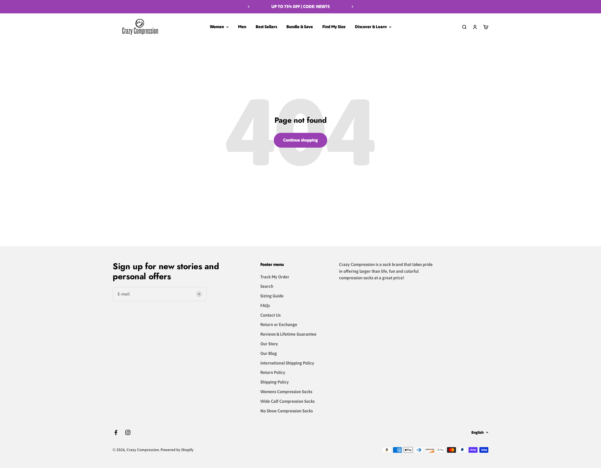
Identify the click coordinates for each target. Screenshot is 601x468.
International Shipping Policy (287, 363)
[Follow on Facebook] (116, 432)
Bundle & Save (299, 26)
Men (242, 26)
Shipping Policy (274, 382)
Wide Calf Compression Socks (287, 401)
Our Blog (268, 353)
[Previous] (248, 6)
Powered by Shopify (177, 450)
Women (217, 26)
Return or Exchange (278, 324)
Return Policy (272, 372)
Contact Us (270, 315)
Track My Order (274, 276)
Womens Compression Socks (286, 391)
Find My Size (334, 26)
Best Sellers (266, 26)
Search (266, 286)
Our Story (269, 343)
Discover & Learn (371, 26)
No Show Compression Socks (286, 410)
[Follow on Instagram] (128, 432)
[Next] (352, 6)
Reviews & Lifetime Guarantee (288, 334)
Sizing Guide (272, 295)
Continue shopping (300, 140)
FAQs (265, 305)
